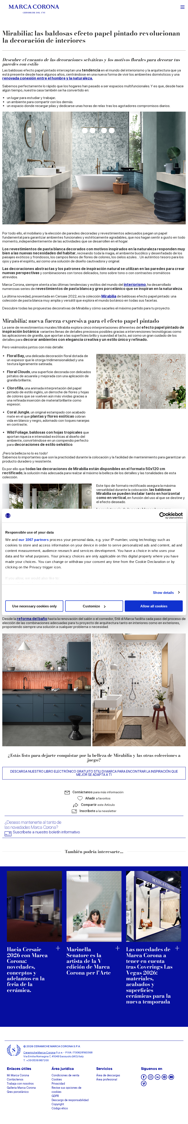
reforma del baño (32, 619)
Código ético (60, 1108)
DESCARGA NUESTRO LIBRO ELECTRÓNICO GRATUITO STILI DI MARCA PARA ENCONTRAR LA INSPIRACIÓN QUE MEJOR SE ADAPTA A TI (94, 773)
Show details (163, 592)
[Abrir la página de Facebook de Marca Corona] (144, 1078)
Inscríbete (98, 811)
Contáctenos (15, 1079)
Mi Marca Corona (18, 1075)
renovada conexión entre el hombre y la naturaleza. (47, 78)
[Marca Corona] (34, 9)
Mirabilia (108, 296)
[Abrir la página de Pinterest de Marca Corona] (164, 1078)
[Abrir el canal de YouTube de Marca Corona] (171, 1078)
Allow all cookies (153, 606)
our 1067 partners (34, 539)
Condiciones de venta (65, 1075)
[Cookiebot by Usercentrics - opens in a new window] (163, 515)
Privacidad (58, 1083)
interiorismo (135, 284)
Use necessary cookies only (34, 606)
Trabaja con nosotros (20, 1083)
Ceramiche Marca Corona (39, 1052)
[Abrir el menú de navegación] (182, 7)
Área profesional (106, 1079)
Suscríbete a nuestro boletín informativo (46, 832)
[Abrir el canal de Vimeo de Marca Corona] (144, 1085)
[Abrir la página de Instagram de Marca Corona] (150, 1078)
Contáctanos (98, 792)
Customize (91, 606)
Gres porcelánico (18, 1092)
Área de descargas (108, 1075)
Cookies (57, 1079)
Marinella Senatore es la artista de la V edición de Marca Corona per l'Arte (88, 960)
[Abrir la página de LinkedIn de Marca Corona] (157, 1078)
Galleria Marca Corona (21, 1088)
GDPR (55, 1096)
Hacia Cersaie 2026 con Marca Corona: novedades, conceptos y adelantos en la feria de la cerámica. (27, 969)
